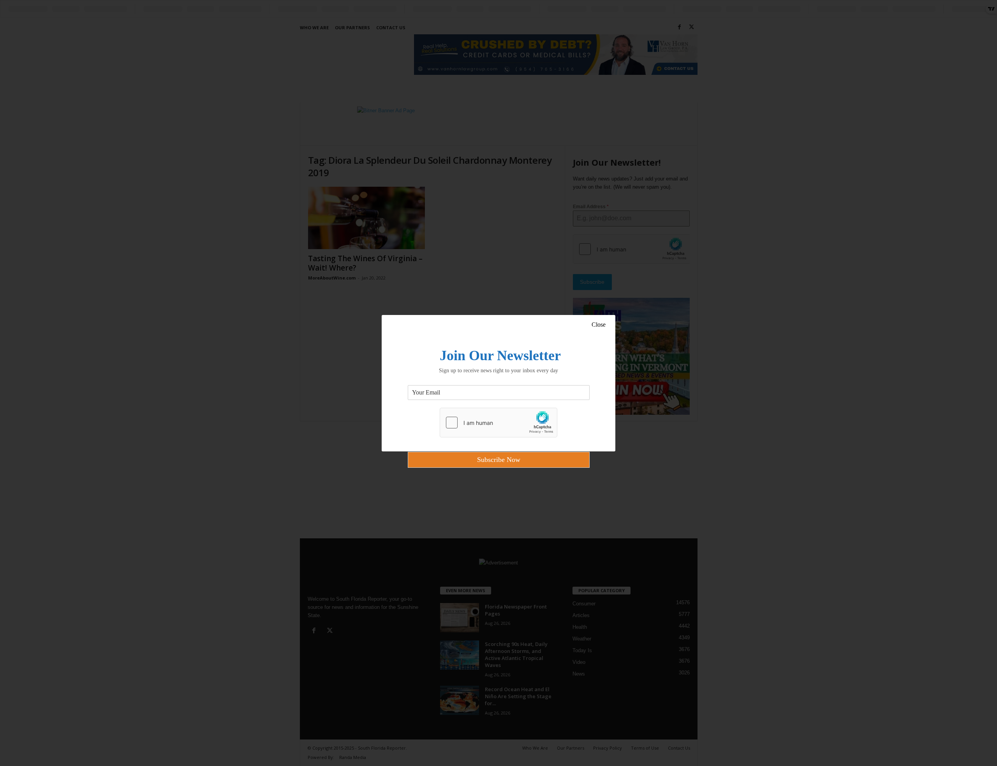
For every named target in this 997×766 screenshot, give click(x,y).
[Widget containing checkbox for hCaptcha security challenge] (498, 422)
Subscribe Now (498, 459)
